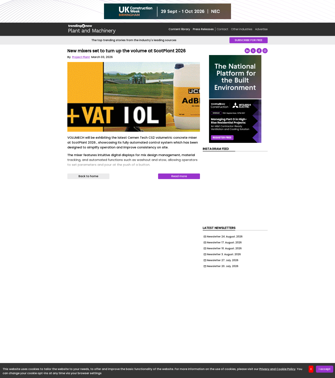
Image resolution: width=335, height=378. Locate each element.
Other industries (241, 29)
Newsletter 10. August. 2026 (224, 248)
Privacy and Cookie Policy (277, 369)
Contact (222, 29)
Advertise (261, 29)
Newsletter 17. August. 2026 (224, 242)
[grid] (235, 250)
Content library (179, 29)
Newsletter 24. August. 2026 (225, 236)
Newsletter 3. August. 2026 (224, 254)
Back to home (88, 176)
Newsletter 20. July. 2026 (222, 266)
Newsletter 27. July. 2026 (222, 260)
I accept (324, 369)
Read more (179, 176)
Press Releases (203, 29)
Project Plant (81, 57)
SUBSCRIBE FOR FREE (248, 40)
